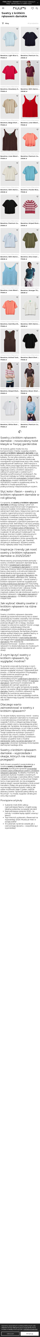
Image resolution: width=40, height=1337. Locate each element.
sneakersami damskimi (20, 565)
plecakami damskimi (27, 594)
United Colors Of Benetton (23, 528)
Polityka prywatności (30, 1329)
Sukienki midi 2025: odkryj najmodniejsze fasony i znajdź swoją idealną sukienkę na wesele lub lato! (21, 807)
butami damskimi (8, 596)
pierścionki (5, 741)
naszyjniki (4, 743)
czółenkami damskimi (27, 679)
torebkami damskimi (21, 567)
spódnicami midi (7, 575)
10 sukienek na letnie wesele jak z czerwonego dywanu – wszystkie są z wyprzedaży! (21, 826)
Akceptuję (29, 1334)
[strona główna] (19, 8)
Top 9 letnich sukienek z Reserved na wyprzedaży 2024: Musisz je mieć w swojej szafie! (21, 819)
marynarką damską (28, 638)
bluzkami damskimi (25, 575)
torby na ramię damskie (21, 741)
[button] (19, 3)
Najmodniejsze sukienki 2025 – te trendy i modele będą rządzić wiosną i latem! (21, 813)
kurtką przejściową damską (12, 584)
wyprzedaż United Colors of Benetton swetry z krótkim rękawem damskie (19, 771)
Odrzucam (10, 1334)
